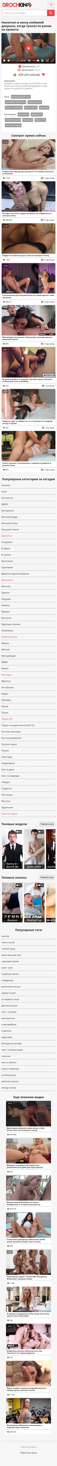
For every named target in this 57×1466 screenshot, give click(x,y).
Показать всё (47, 877)
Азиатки (5, 485)
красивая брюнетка (15, 102)
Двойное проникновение (15, 573)
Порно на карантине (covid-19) (17, 725)
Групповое (7, 567)
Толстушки (7, 794)
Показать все (47, 824)
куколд (5, 936)
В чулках (6, 554)
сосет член (7, 967)
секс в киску (31, 107)
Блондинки (7, 510)
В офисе (5, 548)
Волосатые (7, 561)
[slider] (14, 60)
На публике (7, 687)
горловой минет (10, 961)
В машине (6, 542)
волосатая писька (10, 986)
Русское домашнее (11, 737)
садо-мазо (6, 1037)
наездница (7, 980)
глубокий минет (10, 973)
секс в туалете (8, 1062)
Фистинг (6, 801)
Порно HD (40, 119)
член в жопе (8, 942)
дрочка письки (9, 1005)
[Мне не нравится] (43, 75)
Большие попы (9, 523)
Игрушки (6, 598)
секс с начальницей (12, 1049)
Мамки (5, 643)
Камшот (5, 611)
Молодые (27, 119)
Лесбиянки (7, 630)
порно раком (34, 102)
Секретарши (7, 763)
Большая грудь (9, 516)
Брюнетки (23, 114)
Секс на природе (10, 775)
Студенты (6, 788)
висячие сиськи (9, 1081)
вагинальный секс (21, 96)
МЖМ (4, 662)
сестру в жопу (8, 1087)
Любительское (13, 119)
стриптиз (6, 1030)
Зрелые (5, 592)
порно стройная (14, 107)
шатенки (44, 107)
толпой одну (8, 948)
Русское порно (9, 744)
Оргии (4, 706)
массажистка (8, 1018)
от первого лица (10, 999)
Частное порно (13, 125)
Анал (4, 491)
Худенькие (7, 807)
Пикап (4, 712)
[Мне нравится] (14, 75)
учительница (8, 1074)
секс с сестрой (8, 1011)
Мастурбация (8, 655)
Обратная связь (28, 1452)
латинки (6, 1056)
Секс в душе (7, 769)
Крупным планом (10, 624)
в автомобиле (8, 1024)
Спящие (5, 782)
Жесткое (5, 586)
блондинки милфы (11, 1043)
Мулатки (6, 681)
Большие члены (10, 529)
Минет (5, 668)
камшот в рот (8, 992)
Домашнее (36, 114)
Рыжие (5, 750)
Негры (4, 693)
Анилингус (7, 497)
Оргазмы (6, 699)
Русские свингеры (11, 731)
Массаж (5, 649)
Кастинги (6, 617)
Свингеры (6, 756)
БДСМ (4, 504)
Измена (5, 605)
